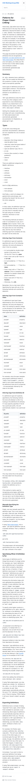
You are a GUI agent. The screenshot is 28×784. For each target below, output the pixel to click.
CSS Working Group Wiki (10, 3)
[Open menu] (24, 3)
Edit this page (8, 776)
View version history (10, 780)
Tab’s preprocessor (12, 524)
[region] (14, 344)
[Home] (3, 14)
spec (5, 13)
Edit (24, 18)
